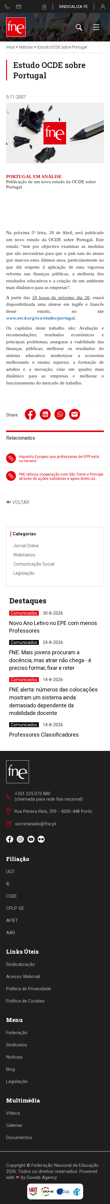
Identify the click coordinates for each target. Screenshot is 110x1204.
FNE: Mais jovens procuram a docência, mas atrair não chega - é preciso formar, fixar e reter (50, 660)
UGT (10, 871)
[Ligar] (7, 6)
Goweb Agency (42, 1177)
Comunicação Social (33, 564)
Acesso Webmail (23, 976)
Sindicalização (20, 964)
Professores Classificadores (44, 734)
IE (8, 884)
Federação (17, 1032)
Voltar (20, 502)
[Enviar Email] (18, 7)
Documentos (19, 1137)
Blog (10, 1069)
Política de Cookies (25, 1001)
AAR (10, 932)
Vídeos (13, 1113)
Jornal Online (25, 545)
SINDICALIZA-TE (73, 6)
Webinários (24, 554)
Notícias (26, 47)
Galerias (14, 1125)
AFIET (12, 920)
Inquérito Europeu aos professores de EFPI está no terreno (59, 459)
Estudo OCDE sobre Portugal (62, 47)
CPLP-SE (15, 908)
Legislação (24, 573)
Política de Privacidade (28, 988)
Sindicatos (16, 1045)
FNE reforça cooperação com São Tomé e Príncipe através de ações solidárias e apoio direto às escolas (61, 476)
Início (10, 47)
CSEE (11, 896)
